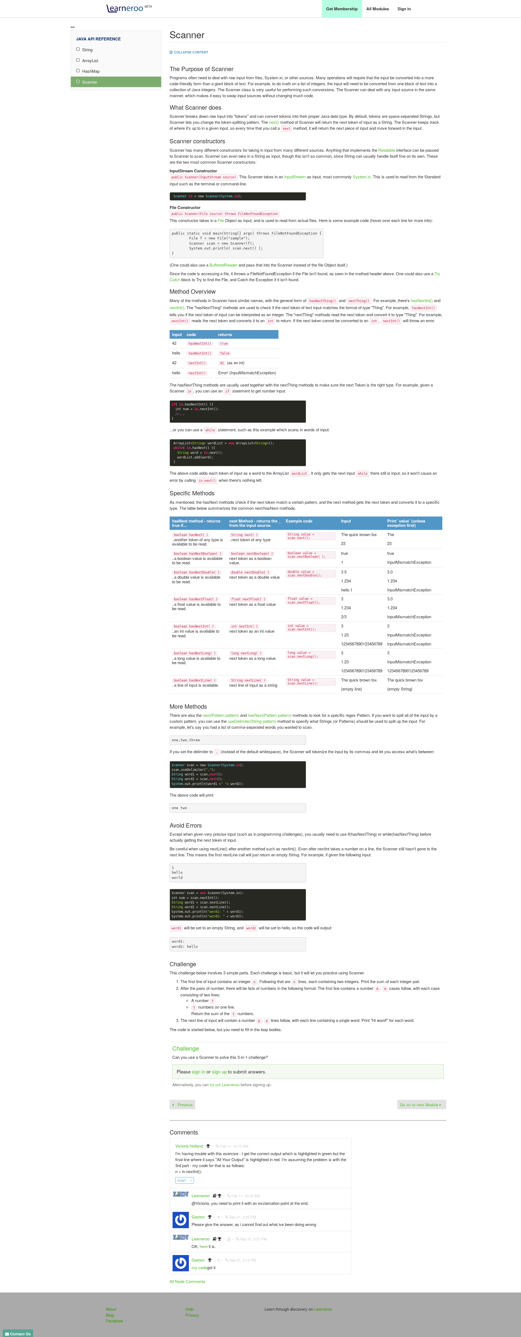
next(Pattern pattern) (221, 715)
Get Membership (342, 9)
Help (189, 1309)
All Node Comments (187, 1281)
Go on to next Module (420, 1104)
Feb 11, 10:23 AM (245, 1195)
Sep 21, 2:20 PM (242, 1216)
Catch (175, 279)
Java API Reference (98, 39)
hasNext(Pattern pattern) (269, 715)
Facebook (114, 1320)
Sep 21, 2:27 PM (253, 1238)
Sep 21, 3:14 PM (242, 1260)
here (204, 1246)
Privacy (192, 1315)
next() (274, 122)
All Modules (377, 9)
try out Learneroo (225, 1084)
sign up (219, 1071)
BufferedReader (223, 265)
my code (199, 1267)
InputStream (295, 176)
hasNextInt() (422, 300)
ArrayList (90, 60)
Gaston (198, 1216)
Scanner (89, 82)
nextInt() (177, 307)
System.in (362, 176)
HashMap (91, 71)
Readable (386, 150)
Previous (184, 1104)
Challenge (185, 1048)
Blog (110, 1315)
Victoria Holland (189, 1146)
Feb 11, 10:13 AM (234, 1146)
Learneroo (200, 1195)
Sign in (404, 9)
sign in (198, 1071)
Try (437, 273)
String (87, 49)
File (221, 220)
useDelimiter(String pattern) (252, 721)
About (111, 1309)
